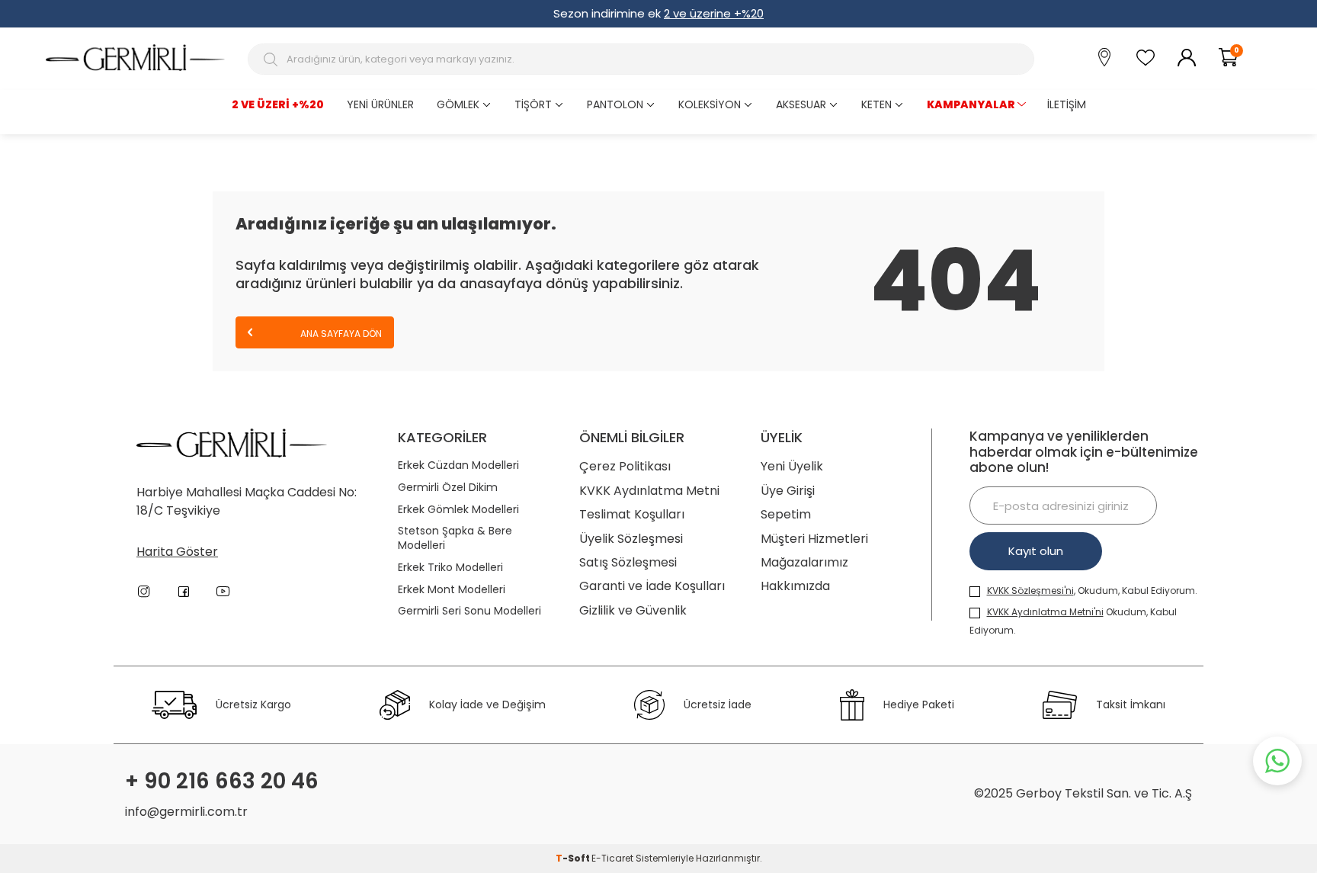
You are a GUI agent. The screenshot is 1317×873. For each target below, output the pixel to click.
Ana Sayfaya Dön (340, 333)
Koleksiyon (709, 104)
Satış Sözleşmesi (628, 562)
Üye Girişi (788, 491)
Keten (876, 104)
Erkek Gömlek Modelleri (458, 509)
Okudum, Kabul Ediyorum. (1073, 621)
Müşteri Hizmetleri (814, 539)
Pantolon (615, 104)
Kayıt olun (1035, 551)
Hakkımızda (795, 586)
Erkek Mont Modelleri (451, 590)
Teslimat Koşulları (631, 514)
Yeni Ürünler (380, 104)
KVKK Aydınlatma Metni (649, 491)
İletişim (1066, 104)
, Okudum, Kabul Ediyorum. (1092, 590)
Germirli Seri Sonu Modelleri (469, 611)
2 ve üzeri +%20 (278, 104)
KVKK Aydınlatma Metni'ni (1045, 611)
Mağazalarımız (804, 562)
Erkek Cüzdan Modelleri (458, 465)
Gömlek (458, 104)
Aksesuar (801, 104)
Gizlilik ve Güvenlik (633, 610)
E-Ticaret (612, 858)
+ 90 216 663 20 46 (222, 781)
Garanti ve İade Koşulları (652, 586)
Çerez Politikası (625, 466)
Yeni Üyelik (792, 466)
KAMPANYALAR (971, 104)
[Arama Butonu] (272, 59)
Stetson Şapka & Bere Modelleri (455, 538)
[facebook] (183, 591)
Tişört (533, 104)
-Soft (573, 858)
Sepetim (786, 514)
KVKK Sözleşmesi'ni (1030, 590)
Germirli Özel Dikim (448, 487)
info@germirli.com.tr (186, 811)
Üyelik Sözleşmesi (631, 539)
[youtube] (223, 591)
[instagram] (144, 591)
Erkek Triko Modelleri (450, 567)
